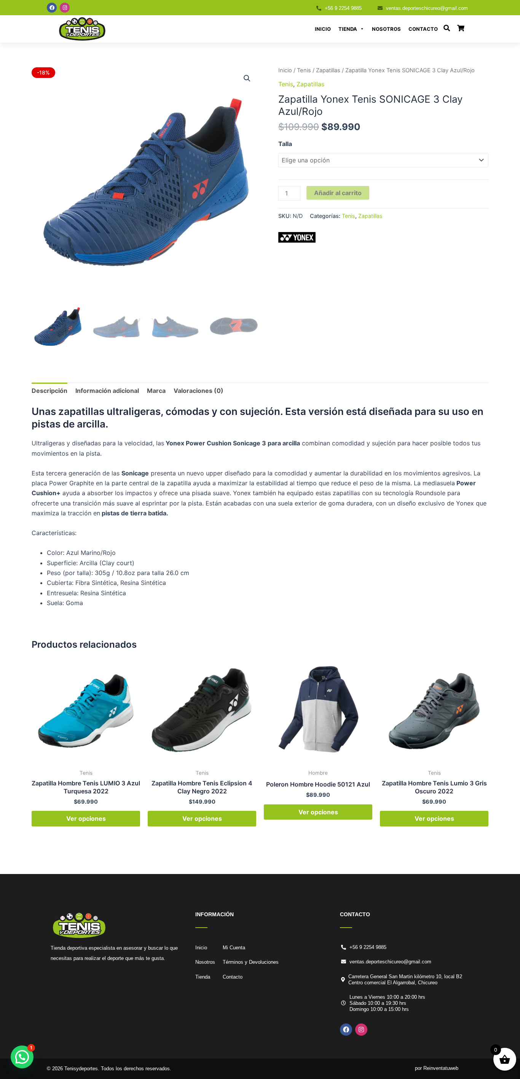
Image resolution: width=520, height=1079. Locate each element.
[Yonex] (297, 237)
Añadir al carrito (338, 193)
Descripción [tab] (49, 390)
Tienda (347, 29)
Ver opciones (86, 818)
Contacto (423, 29)
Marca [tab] (156, 390)
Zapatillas (328, 70)
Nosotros (386, 29)
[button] (247, 78)
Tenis (304, 70)
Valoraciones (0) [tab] (198, 390)
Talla (285, 144)
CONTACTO (355, 914)
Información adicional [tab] (107, 390)
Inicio (323, 29)
